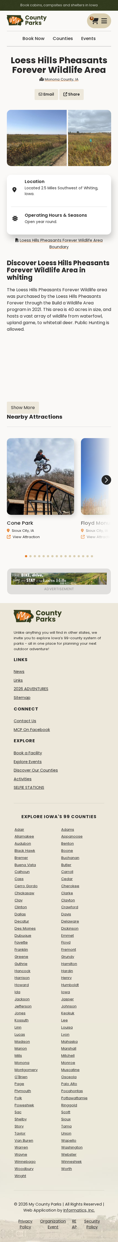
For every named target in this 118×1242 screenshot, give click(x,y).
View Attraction (26, 536)
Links (18, 680)
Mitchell (68, 1055)
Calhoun (22, 871)
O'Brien (21, 1077)
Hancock (22, 970)
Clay (19, 900)
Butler (66, 864)
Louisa (67, 1027)
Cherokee (70, 886)
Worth (66, 1168)
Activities (23, 779)
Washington (72, 1147)
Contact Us (25, 721)
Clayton (68, 900)
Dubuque (23, 935)
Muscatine (70, 1069)
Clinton (21, 907)
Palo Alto (69, 1083)
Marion (21, 1048)
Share (73, 94)
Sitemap (22, 697)
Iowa (65, 992)
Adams (67, 829)
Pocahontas (72, 1090)
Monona (22, 1062)
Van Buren (24, 1140)
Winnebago (25, 1161)
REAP (74, 1224)
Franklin (21, 949)
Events (88, 38)
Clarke (67, 893)
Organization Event (53, 1224)
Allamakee (24, 836)
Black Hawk (25, 850)
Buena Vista (25, 864)
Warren (21, 1147)
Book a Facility (28, 753)
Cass (19, 878)
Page (19, 1083)
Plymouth (23, 1090)
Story (19, 1126)
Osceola (69, 1077)
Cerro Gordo (26, 886)
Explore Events (28, 761)
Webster (69, 1154)
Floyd (66, 942)
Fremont (68, 949)
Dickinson (69, 928)
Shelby (21, 1119)
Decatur (22, 921)
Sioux (66, 1119)
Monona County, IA (61, 79)
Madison (22, 1041)
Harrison (22, 977)
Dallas (20, 914)
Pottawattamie (74, 1098)
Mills (18, 1055)
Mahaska (69, 1041)
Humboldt (70, 984)
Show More (23, 407)
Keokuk (67, 1013)
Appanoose (72, 836)
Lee (64, 1020)
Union (66, 1133)
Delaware (70, 921)
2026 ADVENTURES (31, 689)
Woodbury (24, 1168)
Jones (20, 1013)
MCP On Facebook (32, 729)
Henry (66, 977)
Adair (19, 829)
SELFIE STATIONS (29, 787)
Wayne (21, 1154)
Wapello (68, 1140)
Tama (66, 1126)
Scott (65, 1112)
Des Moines (25, 928)
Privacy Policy (25, 1224)
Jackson (22, 999)
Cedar (67, 878)
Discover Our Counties (36, 770)
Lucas (20, 1034)
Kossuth (22, 1020)
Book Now (33, 38)
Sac (18, 1112)
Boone (67, 850)
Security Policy (92, 1224)
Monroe (68, 1062)
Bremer (21, 857)
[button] (26, 556)
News (19, 671)
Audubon (23, 843)
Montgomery (26, 1069)
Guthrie (21, 963)
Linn (18, 1027)
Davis (66, 914)
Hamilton (69, 963)
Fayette (21, 942)
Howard (22, 984)
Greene (21, 956)
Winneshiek (71, 1161)
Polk (18, 1098)
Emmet (67, 935)
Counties (63, 38)
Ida (17, 992)
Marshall (68, 1048)
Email (48, 94)
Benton (67, 843)
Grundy (67, 956)
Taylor (20, 1133)
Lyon (65, 1034)
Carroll (67, 871)
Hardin (67, 970)
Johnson (69, 1006)
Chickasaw (24, 893)
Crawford (69, 907)
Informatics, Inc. (79, 1210)
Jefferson (23, 1006)
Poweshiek (24, 1105)
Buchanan (70, 857)
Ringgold (69, 1105)
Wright (20, 1175)
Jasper (67, 999)
